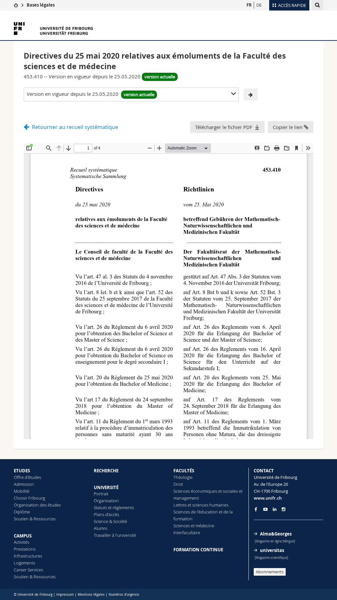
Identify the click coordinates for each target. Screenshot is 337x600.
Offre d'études (27, 477)
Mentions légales (91, 594)
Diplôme (22, 512)
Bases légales (41, 5)
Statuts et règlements (114, 507)
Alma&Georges (276, 534)
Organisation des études (37, 505)
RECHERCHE (106, 471)
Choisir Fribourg (29, 498)
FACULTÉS (183, 471)
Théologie (183, 477)
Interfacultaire (186, 532)
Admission (24, 484)
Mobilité (21, 491)
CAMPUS (23, 536)
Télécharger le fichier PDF (223, 127)
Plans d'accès (106, 514)
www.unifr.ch (268, 498)
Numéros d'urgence (124, 594)
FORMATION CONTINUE (198, 550)
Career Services (28, 570)
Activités (21, 542)
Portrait (101, 494)
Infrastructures (28, 556)
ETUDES (22, 471)
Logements (24, 563)
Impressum (65, 594)
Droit (178, 484)
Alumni (100, 528)
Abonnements (270, 572)
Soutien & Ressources (35, 519)
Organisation (106, 501)
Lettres (180, 505)
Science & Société (110, 521)
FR (249, 5)
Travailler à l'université (115, 535)
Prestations (25, 549)
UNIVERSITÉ (106, 487)
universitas (272, 550)
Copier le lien (288, 127)
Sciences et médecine (193, 526)
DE (259, 5)
